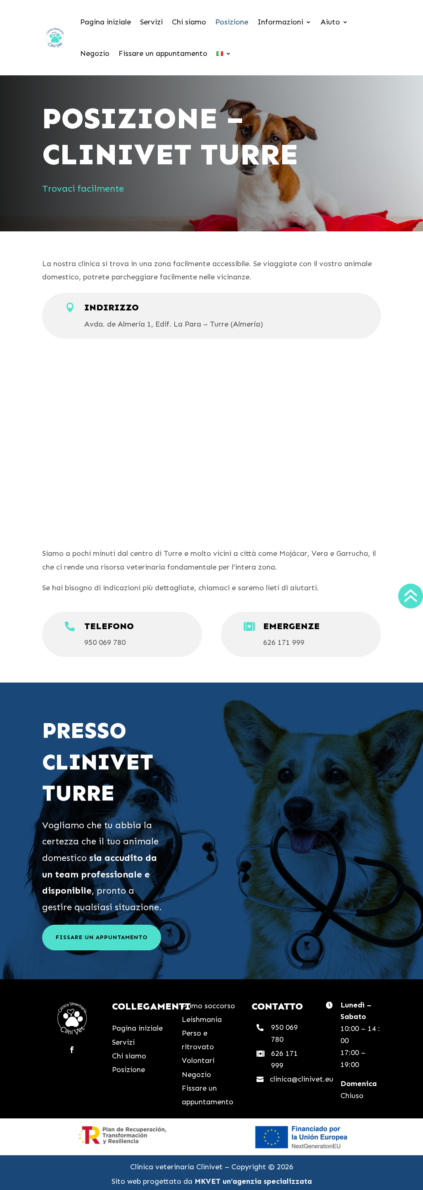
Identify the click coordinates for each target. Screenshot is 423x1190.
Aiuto (330, 21)
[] (410, 617)
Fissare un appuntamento (163, 53)
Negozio (94, 53)
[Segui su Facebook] (71, 1049)
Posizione (231, 21)
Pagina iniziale (105, 21)
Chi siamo (189, 21)
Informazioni (280, 21)
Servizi (151, 21)
